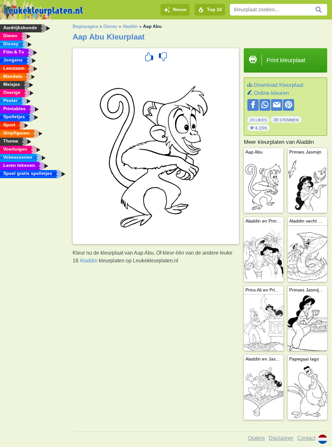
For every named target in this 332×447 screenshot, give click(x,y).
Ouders (256, 438)
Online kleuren (271, 93)
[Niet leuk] (163, 58)
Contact (306, 438)
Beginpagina (85, 26)
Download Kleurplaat (278, 85)
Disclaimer (281, 438)
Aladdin (130, 26)
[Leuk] (149, 58)
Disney (110, 26)
